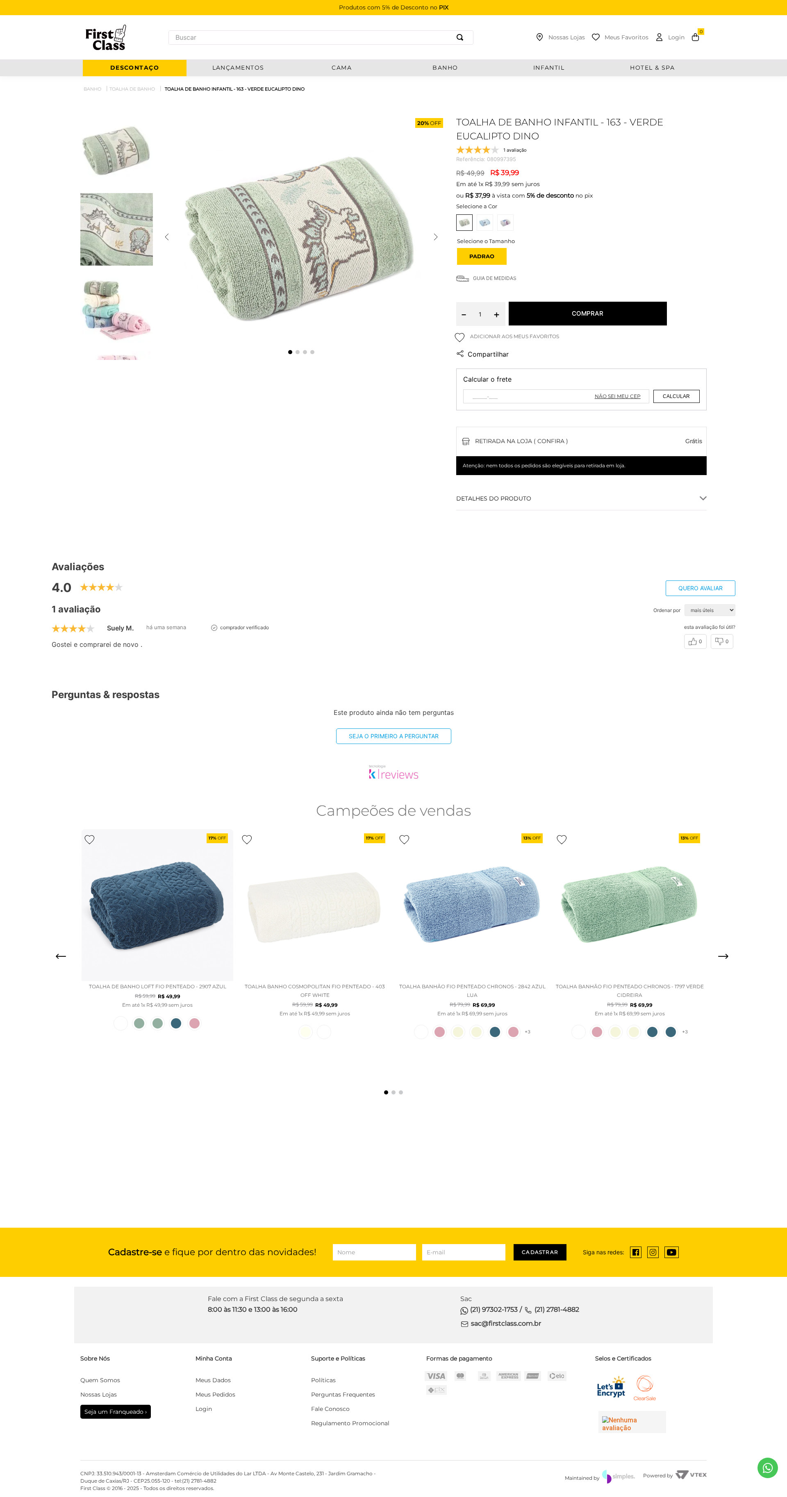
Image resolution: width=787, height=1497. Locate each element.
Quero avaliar (700, 588)
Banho (92, 89)
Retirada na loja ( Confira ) (521, 441)
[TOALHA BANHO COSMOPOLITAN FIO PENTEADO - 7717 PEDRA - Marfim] (305, 1032)
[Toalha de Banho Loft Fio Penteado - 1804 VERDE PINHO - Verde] (139, 1023)
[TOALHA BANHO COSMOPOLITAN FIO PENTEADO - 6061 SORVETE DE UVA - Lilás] (324, 1032)
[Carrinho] (695, 37)
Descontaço (134, 68)
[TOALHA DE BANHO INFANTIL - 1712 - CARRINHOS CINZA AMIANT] (505, 222)
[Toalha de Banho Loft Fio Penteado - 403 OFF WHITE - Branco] (121, 1023)
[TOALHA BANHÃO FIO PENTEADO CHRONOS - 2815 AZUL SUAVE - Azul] (495, 1032)
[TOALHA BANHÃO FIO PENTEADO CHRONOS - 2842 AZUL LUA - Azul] (671, 1032)
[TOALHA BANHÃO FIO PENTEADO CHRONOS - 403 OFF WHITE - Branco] (421, 1032)
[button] (482, 256)
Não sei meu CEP (618, 396)
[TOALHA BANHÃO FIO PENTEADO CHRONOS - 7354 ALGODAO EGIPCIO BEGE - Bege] (458, 1032)
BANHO (445, 68)
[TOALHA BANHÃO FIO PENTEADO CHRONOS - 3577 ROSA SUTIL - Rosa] (439, 1032)
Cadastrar (540, 1252)
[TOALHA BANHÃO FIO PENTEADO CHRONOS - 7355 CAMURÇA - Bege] (476, 1032)
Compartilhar (488, 354)
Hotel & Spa (652, 68)
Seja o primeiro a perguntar (394, 736)
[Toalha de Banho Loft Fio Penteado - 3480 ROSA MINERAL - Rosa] (194, 1023)
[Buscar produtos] (461, 37)
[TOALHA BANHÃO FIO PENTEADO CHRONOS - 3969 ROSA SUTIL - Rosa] (513, 1032)
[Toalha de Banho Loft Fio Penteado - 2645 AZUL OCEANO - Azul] (176, 1023)
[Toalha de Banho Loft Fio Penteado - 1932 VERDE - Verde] (157, 1023)
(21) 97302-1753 (494, 1309)
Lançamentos (238, 68)
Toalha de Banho (132, 89)
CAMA (342, 68)
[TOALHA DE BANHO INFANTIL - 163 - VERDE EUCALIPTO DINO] (464, 222)
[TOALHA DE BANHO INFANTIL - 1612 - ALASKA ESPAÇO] (485, 222)
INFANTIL (549, 68)
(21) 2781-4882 (557, 1309)
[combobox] (320, 37)
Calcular (676, 396)
